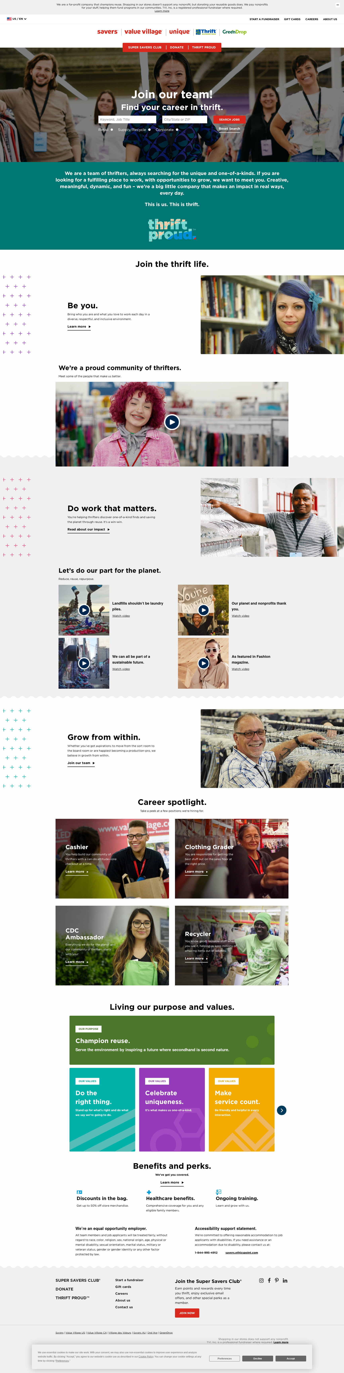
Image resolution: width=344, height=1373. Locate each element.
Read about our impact (86, 529)
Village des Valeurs (120, 1332)
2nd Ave (152, 1332)
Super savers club (144, 47)
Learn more (162, 10)
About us (330, 19)
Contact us (124, 1307)
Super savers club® (78, 1280)
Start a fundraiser (264, 19)
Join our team (79, 763)
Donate (177, 47)
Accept (291, 1358)
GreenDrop (166, 1332)
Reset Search (229, 129)
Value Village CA (97, 1332)
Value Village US (75, 1332)
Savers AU (139, 1332)
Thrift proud (204, 47)
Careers (311, 19)
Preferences (225, 1358)
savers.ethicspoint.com (242, 1252)
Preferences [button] (62, 1360)
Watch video (121, 615)
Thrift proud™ (72, 1297)
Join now (187, 1313)
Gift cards (292, 19)
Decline (257, 1358)
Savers (60, 1332)
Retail (103, 130)
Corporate (165, 130)
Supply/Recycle (132, 130)
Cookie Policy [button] (146, 1356)
